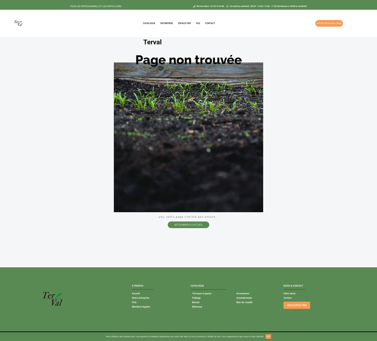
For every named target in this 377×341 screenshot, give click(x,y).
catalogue (197, 285)
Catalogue (149, 23)
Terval (152, 42)
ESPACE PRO (184, 23)
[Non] (372, 336)
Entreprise (166, 23)
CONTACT (210, 23)
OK (268, 336)
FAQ (198, 23)
